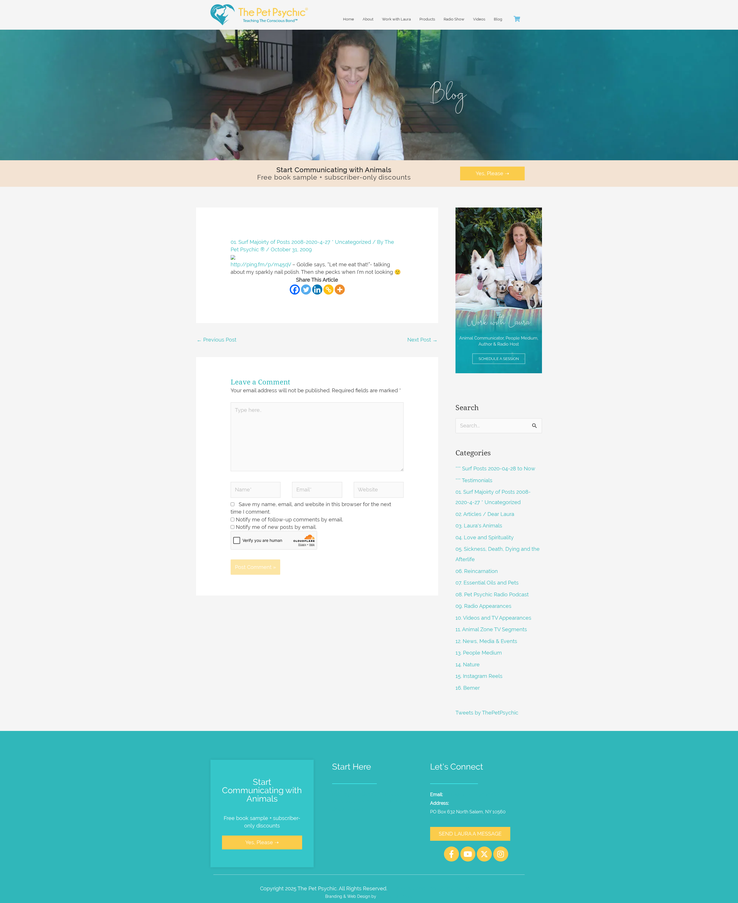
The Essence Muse (395, 896)
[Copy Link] (328, 289)
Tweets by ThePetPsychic (486, 713)
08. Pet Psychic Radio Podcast (492, 594)
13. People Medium (478, 653)
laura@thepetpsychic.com (472, 794)
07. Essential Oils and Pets (487, 583)
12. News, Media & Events (486, 641)
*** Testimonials (473, 480)
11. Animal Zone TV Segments (491, 629)
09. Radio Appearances (483, 606)
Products (427, 19)
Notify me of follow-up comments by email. (289, 519)
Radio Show (454, 19)
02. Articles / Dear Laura (484, 514)
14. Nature (467, 664)
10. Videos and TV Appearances (493, 618)
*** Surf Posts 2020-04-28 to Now (495, 468)
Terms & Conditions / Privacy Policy (434, 888)
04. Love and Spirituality (484, 537)
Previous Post (216, 340)
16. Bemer (467, 688)
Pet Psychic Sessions (357, 794)
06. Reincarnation (476, 571)
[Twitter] (306, 289)
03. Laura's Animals (478, 526)
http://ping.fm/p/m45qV (261, 264)
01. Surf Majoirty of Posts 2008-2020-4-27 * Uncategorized (301, 242)
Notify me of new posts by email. (276, 527)
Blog (498, 19)
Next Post (422, 340)
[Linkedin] (317, 289)
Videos (479, 19)
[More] (340, 289)
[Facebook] (295, 289)
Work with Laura (396, 19)
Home (348, 19)
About (368, 19)
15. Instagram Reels (478, 676)
